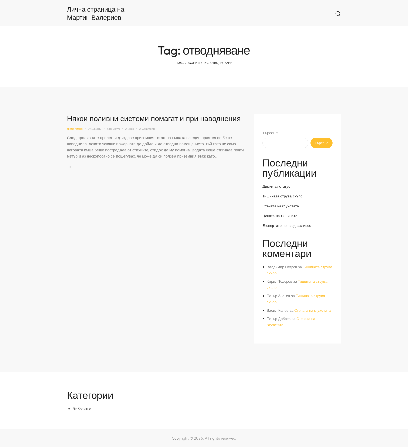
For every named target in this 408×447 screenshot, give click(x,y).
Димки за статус (276, 186)
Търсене (270, 132)
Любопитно (75, 129)
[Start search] (338, 13)
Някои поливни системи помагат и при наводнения (154, 118)
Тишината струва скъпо (282, 196)
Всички (194, 63)
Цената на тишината (279, 215)
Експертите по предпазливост (287, 225)
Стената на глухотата (280, 206)
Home (180, 63)
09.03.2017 (95, 129)
